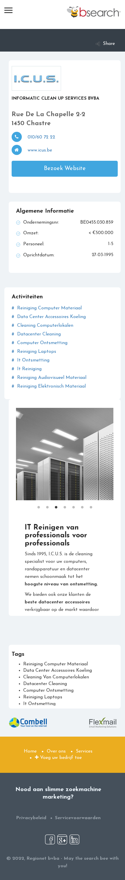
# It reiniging (27, 369)
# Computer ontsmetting (39, 343)
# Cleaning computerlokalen (42, 325)
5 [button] (73, 504)
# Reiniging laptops (34, 351)
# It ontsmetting (30, 360)
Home (30, 751)
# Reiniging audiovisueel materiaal (49, 377)
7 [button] (91, 504)
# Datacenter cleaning (36, 334)
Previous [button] (12, 454)
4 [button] (65, 504)
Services (84, 751)
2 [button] (47, 504)
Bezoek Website (65, 168)
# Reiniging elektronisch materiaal (49, 386)
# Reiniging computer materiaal (47, 308)
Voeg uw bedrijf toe (60, 757)
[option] (64, 454)
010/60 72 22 (41, 137)
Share (109, 43)
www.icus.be (40, 150)
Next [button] (118, 454)
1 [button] (39, 504)
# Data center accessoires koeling (49, 317)
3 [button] (56, 504)
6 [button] (82, 504)
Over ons (56, 751)
